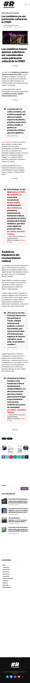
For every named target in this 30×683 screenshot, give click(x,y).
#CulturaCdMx (13, 202)
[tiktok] (22, 676)
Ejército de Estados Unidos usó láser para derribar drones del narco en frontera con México (18, 531)
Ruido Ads (5, 585)
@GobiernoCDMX (17, 192)
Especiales (6, 576)
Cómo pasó (6, 567)
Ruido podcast (7, 587)
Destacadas (6, 569)
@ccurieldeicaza (14, 208)
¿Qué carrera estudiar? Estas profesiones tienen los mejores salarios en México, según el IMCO (18, 503)
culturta (9, 438)
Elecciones (6, 571)
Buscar (4, 485)
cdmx (4, 438)
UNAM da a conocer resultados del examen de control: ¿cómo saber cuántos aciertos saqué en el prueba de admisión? (18, 513)
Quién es (5, 583)
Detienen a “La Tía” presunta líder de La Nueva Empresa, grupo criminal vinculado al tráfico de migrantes (17, 522)
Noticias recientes (8, 578)
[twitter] (11, 676)
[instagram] (15, 676)
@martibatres (13, 195)
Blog (4, 565)
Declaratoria (8, 142)
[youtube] (18, 676)
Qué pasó (5, 580)
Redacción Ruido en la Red (11, 25)
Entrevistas (6, 574)
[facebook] (7, 676)
